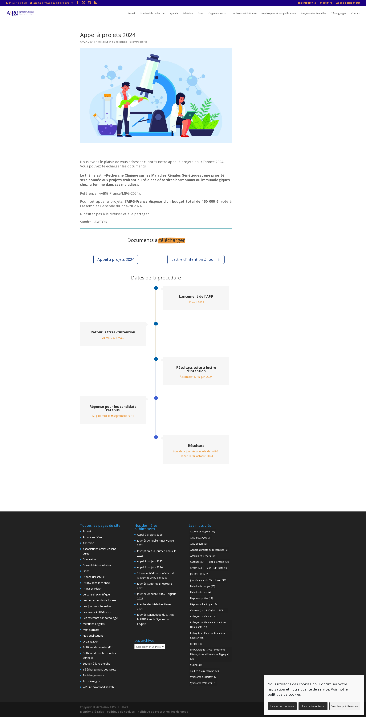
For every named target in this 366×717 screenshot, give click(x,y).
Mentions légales (92, 711)
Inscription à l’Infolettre (315, 3)
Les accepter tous (282, 706)
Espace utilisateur (93, 577)
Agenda (173, 13)
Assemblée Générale (203, 556)
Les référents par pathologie (100, 618)
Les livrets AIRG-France (244, 13)
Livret (220, 580)
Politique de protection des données (163, 711)
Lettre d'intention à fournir (195, 259)
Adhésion (188, 13)
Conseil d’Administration (97, 565)
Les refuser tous (313, 706)
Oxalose (196, 610)
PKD (210, 610)
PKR (222, 610)
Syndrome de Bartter (203, 677)
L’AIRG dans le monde (96, 583)
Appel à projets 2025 (150, 561)
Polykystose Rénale (202, 616)
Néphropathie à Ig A (203, 604)
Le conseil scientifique (96, 594)
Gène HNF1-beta (216, 568)
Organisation (216, 13)
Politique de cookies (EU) (98, 647)
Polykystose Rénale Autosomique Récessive (208, 635)
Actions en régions (202, 531)
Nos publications (93, 635)
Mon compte (91, 629)
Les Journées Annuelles (313, 13)
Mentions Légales (94, 624)
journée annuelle (201, 580)
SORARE (196, 665)
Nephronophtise (201, 598)
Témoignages (338, 13)
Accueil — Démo (93, 537)
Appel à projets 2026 (150, 534)
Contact (355, 13)
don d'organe (219, 561)
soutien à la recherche (204, 671)
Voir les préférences (344, 706)
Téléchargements (93, 675)
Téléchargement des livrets (99, 669)
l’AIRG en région (92, 588)
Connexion (89, 559)
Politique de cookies (121, 711)
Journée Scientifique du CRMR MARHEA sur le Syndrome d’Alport (155, 619)
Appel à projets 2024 (115, 259)
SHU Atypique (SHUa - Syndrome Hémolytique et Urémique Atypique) (209, 654)
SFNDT (196, 643)
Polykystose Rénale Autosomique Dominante (208, 625)
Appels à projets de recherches (208, 549)
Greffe (196, 568)
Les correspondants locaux (99, 600)
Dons (201, 13)
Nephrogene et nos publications (279, 13)
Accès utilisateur (348, 3)
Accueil (131, 13)
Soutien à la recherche (152, 13)
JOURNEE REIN (199, 574)
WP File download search (98, 687)
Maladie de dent (200, 592)
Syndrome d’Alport (202, 683)
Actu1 (99, 41)
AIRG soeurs (199, 543)
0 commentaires (138, 41)
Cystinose (197, 561)
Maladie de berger (202, 586)
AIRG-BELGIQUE (200, 537)
